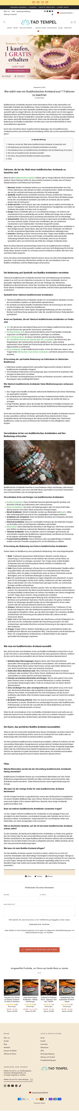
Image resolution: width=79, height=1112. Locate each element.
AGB (42, 1051)
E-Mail (43, 895)
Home (9, 28)
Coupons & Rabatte (10, 1051)
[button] (10, 1005)
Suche (43, 1038)
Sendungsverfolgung (23, 11)
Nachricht (9, 904)
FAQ (13, 11)
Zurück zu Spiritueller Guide (41, 950)
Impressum (44, 1044)
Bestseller (7, 1047)
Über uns (7, 11)
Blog (60, 28)
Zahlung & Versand (10, 14)
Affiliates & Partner (10, 1054)
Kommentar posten (39, 924)
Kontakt (68, 28)
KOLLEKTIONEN (26, 28)
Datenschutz (44, 1047)
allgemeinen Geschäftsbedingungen (59, 930)
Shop (15, 28)
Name (6, 895)
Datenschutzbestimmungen (34, 932)
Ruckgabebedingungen (48, 1060)
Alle (39, 973)
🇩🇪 (38, 31)
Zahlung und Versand (48, 1057)
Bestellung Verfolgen (46, 28)
